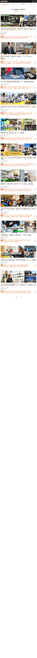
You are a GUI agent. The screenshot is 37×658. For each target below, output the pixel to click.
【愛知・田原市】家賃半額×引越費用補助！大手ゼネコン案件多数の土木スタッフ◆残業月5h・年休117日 (18, 286)
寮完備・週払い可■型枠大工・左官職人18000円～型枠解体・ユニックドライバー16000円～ (16, 56)
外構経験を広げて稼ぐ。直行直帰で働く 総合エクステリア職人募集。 (13, 132)
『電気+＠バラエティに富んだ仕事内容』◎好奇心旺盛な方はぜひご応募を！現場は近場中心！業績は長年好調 (18, 158)
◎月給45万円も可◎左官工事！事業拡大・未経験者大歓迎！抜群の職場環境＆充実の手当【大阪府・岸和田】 (18, 209)
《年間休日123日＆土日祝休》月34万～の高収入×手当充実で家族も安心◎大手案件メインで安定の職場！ (18, 107)
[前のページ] (16, 297)
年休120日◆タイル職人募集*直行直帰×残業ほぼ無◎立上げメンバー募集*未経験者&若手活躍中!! (17, 81)
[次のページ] (21, 297)
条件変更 (34, 6)
